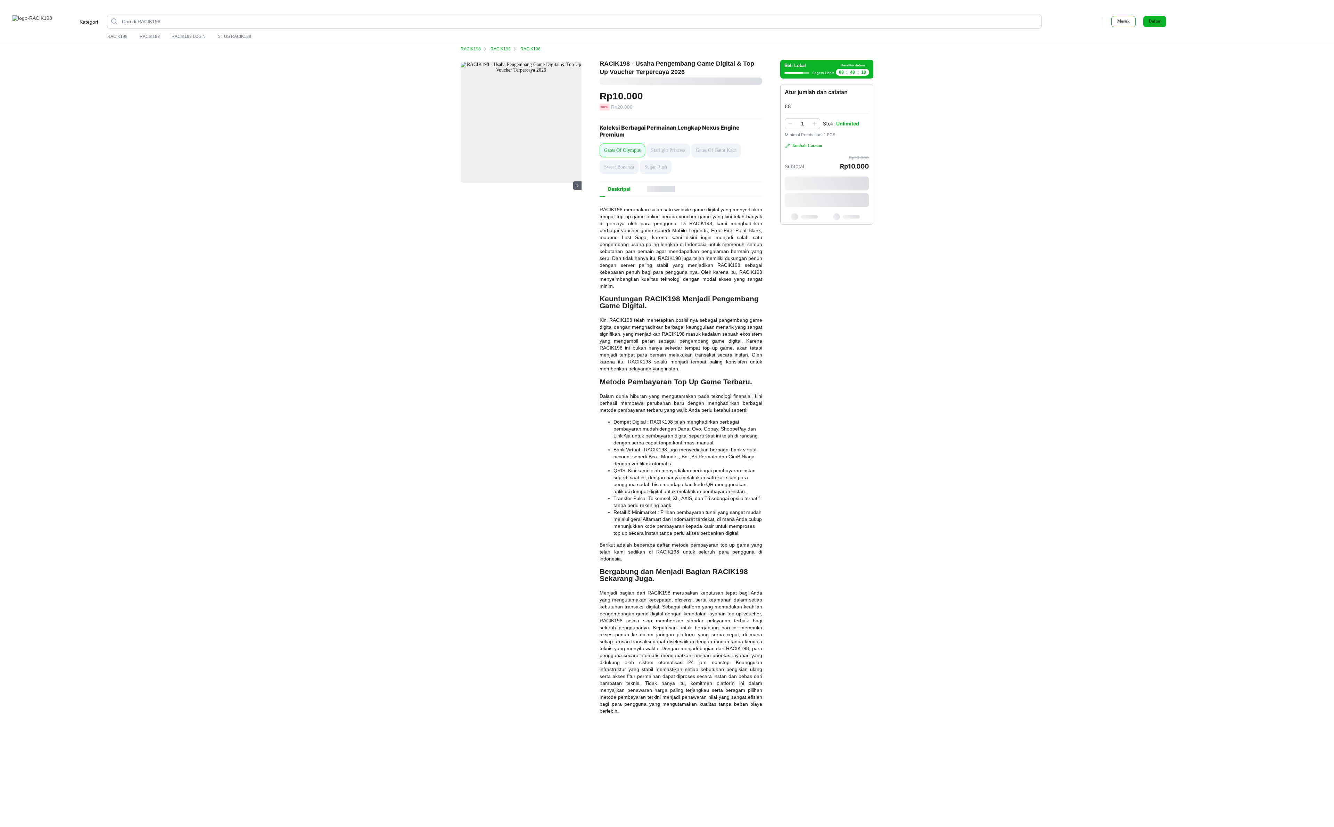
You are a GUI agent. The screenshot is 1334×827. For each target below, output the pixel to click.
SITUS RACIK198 (234, 36)
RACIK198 (117, 36)
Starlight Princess (668, 150)
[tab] (619, 189)
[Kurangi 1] (790, 124)
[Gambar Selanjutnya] (577, 185)
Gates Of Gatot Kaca (716, 150)
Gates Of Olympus (622, 150)
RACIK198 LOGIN (189, 36)
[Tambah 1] (814, 124)
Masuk (1123, 21)
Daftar (1155, 21)
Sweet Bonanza (619, 167)
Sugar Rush (655, 167)
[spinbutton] (802, 123)
